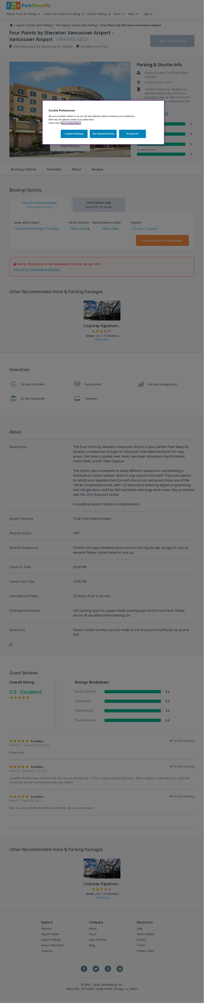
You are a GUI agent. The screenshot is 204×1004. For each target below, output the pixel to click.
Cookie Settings (74, 133)
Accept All (133, 133)
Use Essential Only (103, 133)
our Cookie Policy (71, 123)
